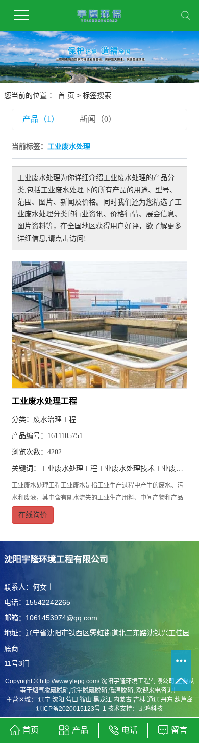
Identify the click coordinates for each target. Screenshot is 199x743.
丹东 (167, 699)
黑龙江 (102, 699)
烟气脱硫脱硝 (50, 690)
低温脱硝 (121, 690)
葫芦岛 (184, 699)
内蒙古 (122, 699)
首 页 (66, 95)
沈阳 (58, 699)
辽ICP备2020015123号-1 (71, 708)
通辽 (153, 699)
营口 (72, 699)
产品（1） (40, 119)
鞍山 (86, 699)
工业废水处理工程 (44, 401)
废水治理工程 (54, 419)
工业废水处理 (176, 468)
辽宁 (44, 699)
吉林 (139, 699)
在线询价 (32, 515)
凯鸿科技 (150, 708)
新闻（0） (98, 119)
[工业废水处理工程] (99, 325)
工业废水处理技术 (126, 468)
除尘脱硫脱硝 (88, 690)
